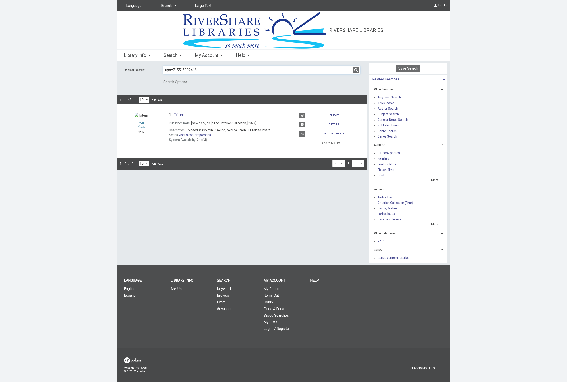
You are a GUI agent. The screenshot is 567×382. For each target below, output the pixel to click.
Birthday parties (389, 153)
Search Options (175, 82)
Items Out (271, 295)
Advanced (224, 309)
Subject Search (388, 114)
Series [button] (378, 249)
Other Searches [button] (384, 89)
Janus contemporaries (393, 258)
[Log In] (435, 5)
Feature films (387, 164)
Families (383, 158)
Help (314, 280)
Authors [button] (379, 189)
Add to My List (331, 143)
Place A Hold (334, 133)
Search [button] (171, 55)
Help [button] (241, 55)
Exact (221, 302)
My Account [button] (207, 55)
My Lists (270, 322)
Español (130, 295)
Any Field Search (389, 97)
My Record (272, 289)
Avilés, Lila (385, 197)
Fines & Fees (274, 309)
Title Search (386, 103)
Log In (442, 5)
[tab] (408, 79)
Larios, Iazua (386, 214)
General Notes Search (393, 120)
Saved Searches (276, 315)
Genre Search (387, 131)
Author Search (388, 108)
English (129, 289)
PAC (381, 241)
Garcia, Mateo (387, 208)
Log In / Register (277, 329)
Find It (334, 115)
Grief (381, 175)
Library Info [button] (135, 55)
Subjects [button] (379, 144)
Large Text (203, 6)
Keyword (224, 289)
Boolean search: (134, 70)
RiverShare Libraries (356, 30)
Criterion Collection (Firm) (395, 203)
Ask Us (176, 289)
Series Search (387, 136)
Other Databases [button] (385, 233)
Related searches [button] (385, 79)
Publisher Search (389, 125)
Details (334, 124)
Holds (268, 302)
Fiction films (386, 170)
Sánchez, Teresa (389, 219)
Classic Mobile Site (424, 368)
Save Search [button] (408, 68)
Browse (223, 295)
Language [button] (133, 280)
